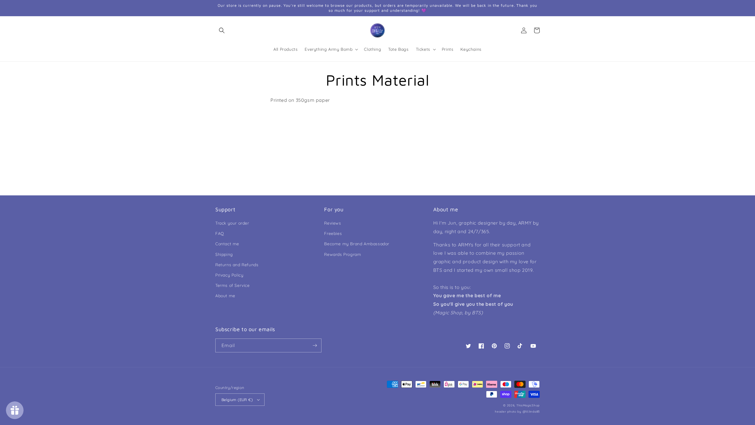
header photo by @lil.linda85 (517, 411)
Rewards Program (342, 254)
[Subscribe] (314, 345)
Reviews (332, 223)
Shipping (224, 254)
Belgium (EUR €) (237, 399)
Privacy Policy (229, 275)
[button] (221, 30)
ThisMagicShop (528, 405)
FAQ (219, 233)
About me (225, 295)
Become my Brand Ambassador (356, 243)
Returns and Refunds (236, 264)
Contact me (227, 243)
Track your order (232, 223)
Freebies (333, 233)
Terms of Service (232, 285)
